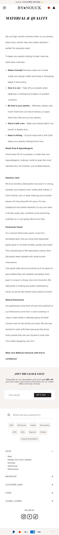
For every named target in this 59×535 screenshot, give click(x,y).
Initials (33, 425)
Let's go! (41, 395)
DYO (11, 425)
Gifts (23, 432)
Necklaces (13, 466)
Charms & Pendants (29, 439)
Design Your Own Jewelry (20, 460)
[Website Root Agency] (55, 531)
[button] (48, 7)
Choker (43, 432)
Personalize (44, 425)
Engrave (32, 432)
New (10, 456)
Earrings (11, 463)
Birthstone (22, 425)
